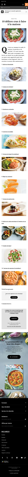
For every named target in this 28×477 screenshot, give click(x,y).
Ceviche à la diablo (8, 131)
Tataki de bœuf (7, 246)
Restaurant (4, 440)
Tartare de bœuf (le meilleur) (11, 154)
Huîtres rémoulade (8, 64)
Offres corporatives (5, 447)
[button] (26, 4)
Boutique (3, 437)
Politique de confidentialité (14, 470)
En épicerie (4, 445)
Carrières (3, 450)
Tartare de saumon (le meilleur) (12, 268)
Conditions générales (14, 473)
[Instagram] (12, 457)
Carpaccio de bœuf (8, 87)
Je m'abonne (15, 356)
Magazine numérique (6, 452)
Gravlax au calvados (8, 109)
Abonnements (4, 442)
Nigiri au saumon (7, 176)
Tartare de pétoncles (8, 199)
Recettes (14, 18)
